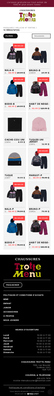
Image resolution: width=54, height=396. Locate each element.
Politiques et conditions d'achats (23, 295)
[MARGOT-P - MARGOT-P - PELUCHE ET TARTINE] (39, 163)
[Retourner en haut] (50, 392)
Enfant (7, 303)
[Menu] (4, 15)
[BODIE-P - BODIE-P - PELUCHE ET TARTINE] (14, 232)
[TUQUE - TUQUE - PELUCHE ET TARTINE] (14, 163)
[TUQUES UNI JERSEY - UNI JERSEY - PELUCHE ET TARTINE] (39, 129)
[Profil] (43, 15)
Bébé (5, 299)
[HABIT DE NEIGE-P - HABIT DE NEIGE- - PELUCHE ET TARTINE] (39, 232)
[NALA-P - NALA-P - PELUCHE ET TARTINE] (14, 197)
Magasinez (8, 28)
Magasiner (12, 285)
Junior (7, 308)
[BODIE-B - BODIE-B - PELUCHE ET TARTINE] (14, 93)
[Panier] (49, 15)
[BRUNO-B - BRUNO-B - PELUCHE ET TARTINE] (39, 58)
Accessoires (10, 312)
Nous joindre (11, 320)
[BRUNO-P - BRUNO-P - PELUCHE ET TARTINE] (39, 197)
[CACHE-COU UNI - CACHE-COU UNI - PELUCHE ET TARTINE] (14, 129)
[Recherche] (10, 15)
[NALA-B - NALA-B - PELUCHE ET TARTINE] (14, 58)
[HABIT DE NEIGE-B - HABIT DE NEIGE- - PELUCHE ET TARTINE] (39, 93)
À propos (8, 316)
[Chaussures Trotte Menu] (27, 15)
